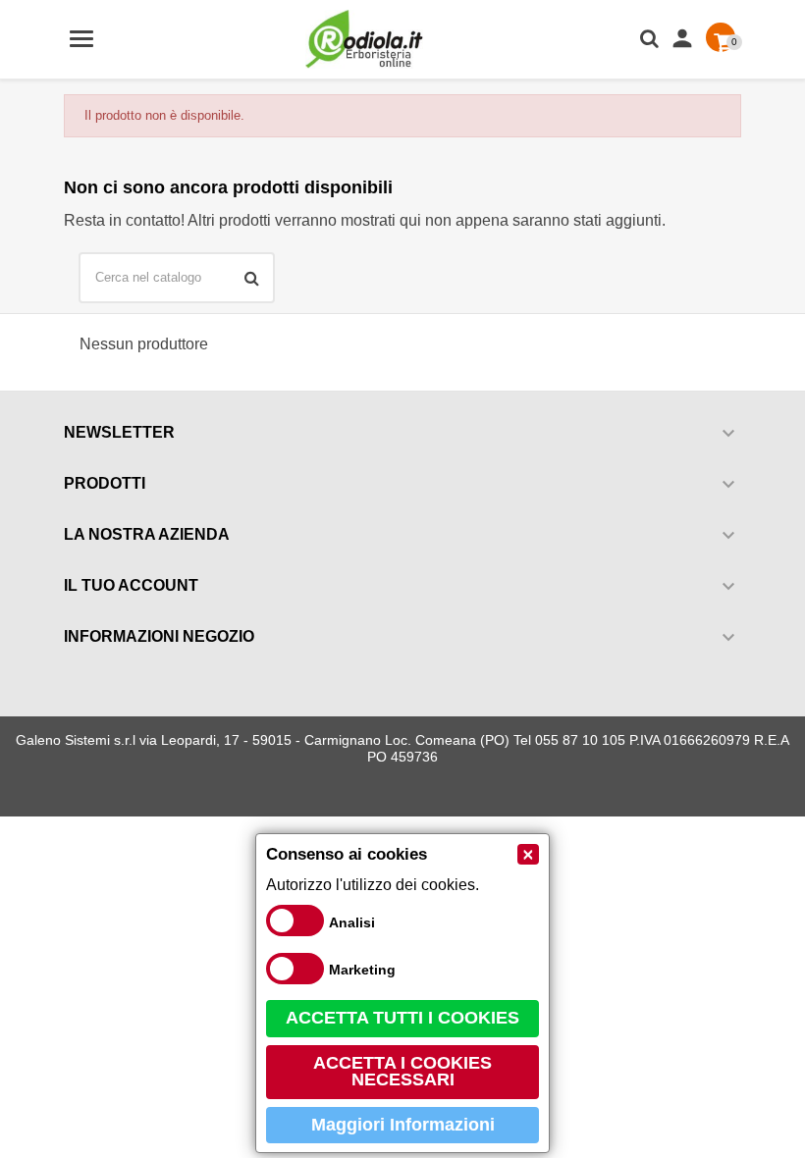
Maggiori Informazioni (403, 1124)
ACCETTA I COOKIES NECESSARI (402, 1071)
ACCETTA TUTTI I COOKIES (402, 1017)
